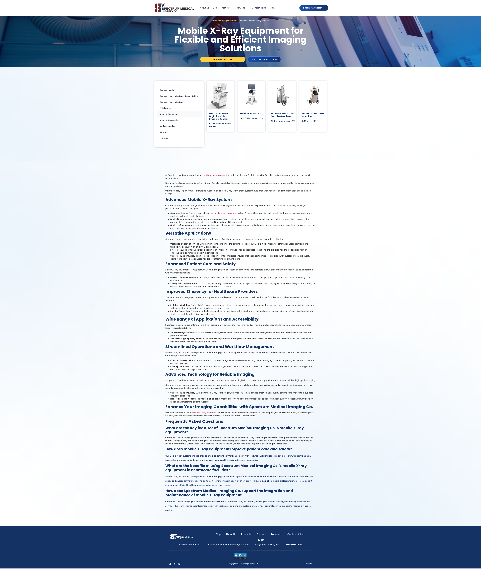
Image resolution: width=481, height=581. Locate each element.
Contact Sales (259, 7)
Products (225, 7)
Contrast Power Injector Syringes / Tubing (179, 96)
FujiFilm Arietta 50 (250, 113)
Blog (215, 7)
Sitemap (308, 563)
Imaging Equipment (228, 20)
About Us (204, 7)
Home (214, 20)
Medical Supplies (167, 126)
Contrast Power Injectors (171, 102)
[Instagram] (170, 564)
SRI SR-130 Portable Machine (313, 115)
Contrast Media (167, 90)
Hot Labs (164, 138)
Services (241, 7)
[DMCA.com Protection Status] (240, 558)
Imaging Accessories (169, 120)
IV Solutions (165, 108)
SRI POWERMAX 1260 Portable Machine (282, 115)
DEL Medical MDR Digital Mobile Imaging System (218, 116)
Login (272, 7)
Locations (276, 534)
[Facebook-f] (175, 564)
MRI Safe (164, 132)
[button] (280, 7)
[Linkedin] (179, 564)
